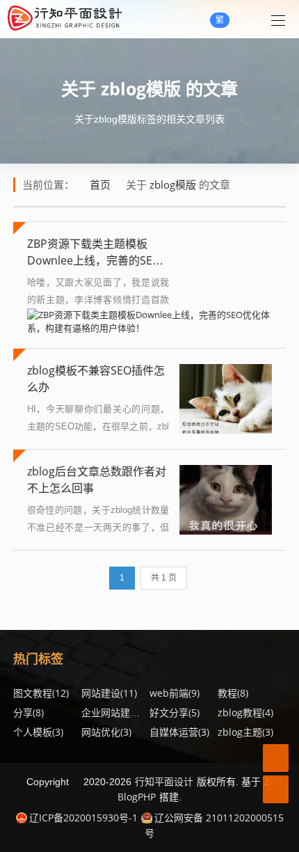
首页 (100, 184)
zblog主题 (245, 732)
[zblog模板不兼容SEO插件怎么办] (225, 399)
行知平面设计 (164, 781)
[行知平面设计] (65, 19)
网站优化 (106, 732)
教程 (233, 693)
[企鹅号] (275, 757)
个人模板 (38, 732)
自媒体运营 (179, 732)
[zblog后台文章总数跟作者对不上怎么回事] (225, 500)
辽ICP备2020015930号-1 (83, 817)
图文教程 (41, 693)
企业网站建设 (116, 712)
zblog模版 (141, 88)
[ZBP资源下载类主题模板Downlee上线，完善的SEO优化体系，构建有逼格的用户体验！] (150, 321)
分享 (28, 712)
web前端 (175, 693)
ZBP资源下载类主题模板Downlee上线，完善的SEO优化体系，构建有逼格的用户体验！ (94, 268)
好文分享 (175, 712)
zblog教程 (245, 712)
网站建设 (109, 693)
